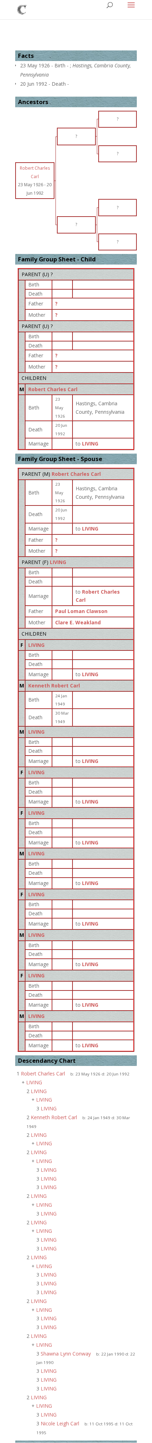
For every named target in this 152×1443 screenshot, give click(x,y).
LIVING (58, 562)
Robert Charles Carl (52, 389)
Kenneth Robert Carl (54, 685)
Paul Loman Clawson (81, 611)
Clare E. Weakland (78, 622)
